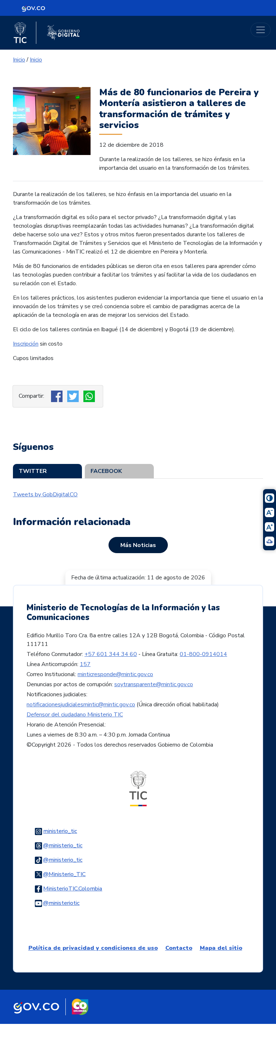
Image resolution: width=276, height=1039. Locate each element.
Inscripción (25, 344)
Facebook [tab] (106, 471)
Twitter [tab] (33, 471)
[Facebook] (58, 396)
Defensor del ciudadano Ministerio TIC (75, 715)
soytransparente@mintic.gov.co (153, 684)
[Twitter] (74, 396)
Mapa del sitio (221, 948)
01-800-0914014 (203, 654)
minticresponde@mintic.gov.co (115, 674)
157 (85, 664)
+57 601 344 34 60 (110, 654)
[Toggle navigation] (260, 30)
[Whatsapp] (90, 396)
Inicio (19, 60)
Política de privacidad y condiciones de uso (93, 948)
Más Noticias (138, 545)
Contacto (178, 948)
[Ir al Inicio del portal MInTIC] (138, 788)
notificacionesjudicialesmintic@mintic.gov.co (81, 704)
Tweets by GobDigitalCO (45, 494)
